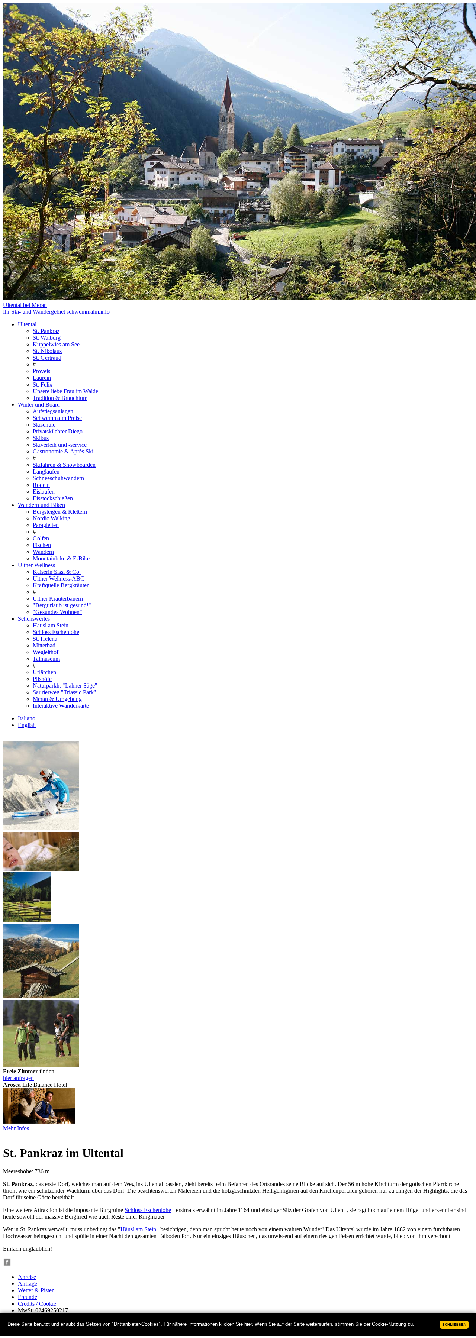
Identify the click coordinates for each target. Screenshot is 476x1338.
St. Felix (42, 384)
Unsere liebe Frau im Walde (65, 391)
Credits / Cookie (37, 1303)
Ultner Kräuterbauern (58, 598)
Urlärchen (44, 672)
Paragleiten (46, 525)
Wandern (43, 552)
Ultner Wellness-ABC (58, 578)
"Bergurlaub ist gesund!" (62, 605)
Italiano (26, 718)
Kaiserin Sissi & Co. (57, 572)
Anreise (27, 1277)
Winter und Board (39, 404)
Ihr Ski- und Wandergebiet (56, 311)
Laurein (42, 378)
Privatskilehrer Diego (58, 431)
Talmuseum (46, 659)
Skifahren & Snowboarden (64, 465)
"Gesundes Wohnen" (57, 612)
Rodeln (41, 485)
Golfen (41, 538)
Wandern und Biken (41, 505)
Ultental (27, 324)
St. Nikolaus (47, 351)
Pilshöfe (42, 679)
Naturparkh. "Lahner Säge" (65, 685)
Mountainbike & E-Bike (61, 558)
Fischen (42, 545)
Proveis (41, 371)
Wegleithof (45, 652)
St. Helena (45, 639)
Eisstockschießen (53, 498)
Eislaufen (44, 491)
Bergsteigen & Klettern (60, 511)
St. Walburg (47, 337)
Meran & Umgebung (57, 699)
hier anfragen (18, 1078)
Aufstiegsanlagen (53, 411)
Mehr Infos (16, 1128)
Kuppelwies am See (56, 344)
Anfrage (27, 1283)
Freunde (27, 1297)
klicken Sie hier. (236, 1324)
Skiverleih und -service (60, 445)
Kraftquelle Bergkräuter (61, 585)
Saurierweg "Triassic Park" (64, 692)
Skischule (44, 424)
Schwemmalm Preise (57, 418)
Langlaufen (46, 471)
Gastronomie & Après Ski (63, 451)
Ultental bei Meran (25, 305)
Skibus (41, 438)
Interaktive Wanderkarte (61, 705)
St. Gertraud (47, 358)
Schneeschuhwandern (58, 478)
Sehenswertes (34, 618)
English (27, 725)
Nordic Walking (51, 518)
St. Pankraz (46, 331)
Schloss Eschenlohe (56, 632)
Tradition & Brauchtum (60, 398)
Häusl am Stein (50, 625)
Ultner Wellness (36, 565)
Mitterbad (44, 645)
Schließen (454, 1324)
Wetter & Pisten (36, 1290)
